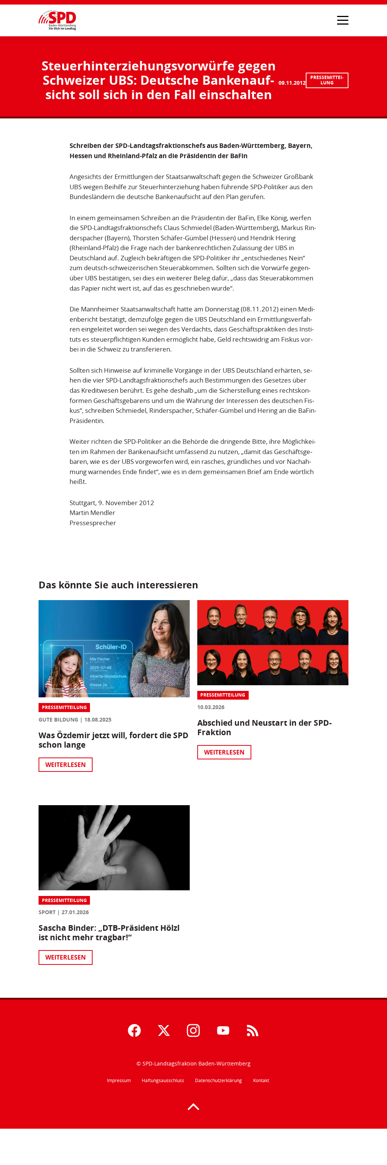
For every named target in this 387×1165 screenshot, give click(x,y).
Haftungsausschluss (163, 1080)
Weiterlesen (65, 765)
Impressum (119, 1080)
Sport (47, 912)
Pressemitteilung (327, 80)
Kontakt (261, 1080)
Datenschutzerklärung (218, 1080)
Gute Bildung (58, 719)
